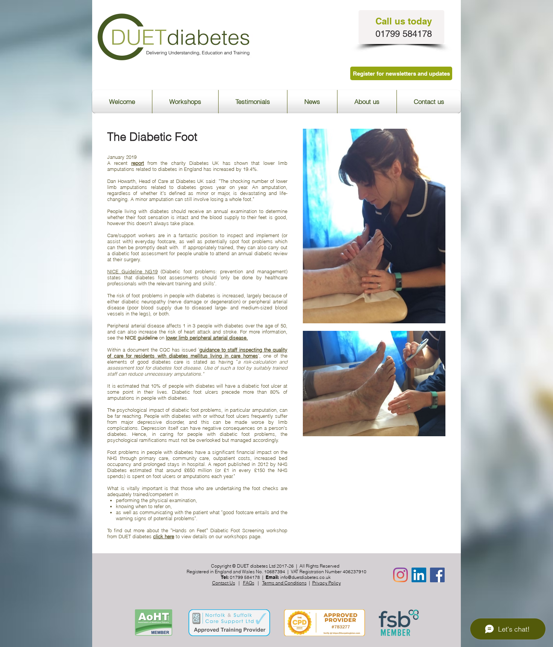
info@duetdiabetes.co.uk (305, 577)
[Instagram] (400, 575)
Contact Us (223, 583)
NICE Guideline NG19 (132, 271)
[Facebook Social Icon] (437, 575)
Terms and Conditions (284, 583)
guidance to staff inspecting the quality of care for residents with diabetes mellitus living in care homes (197, 353)
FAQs (248, 583)
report (137, 163)
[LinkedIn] (419, 575)
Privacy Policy (326, 583)
